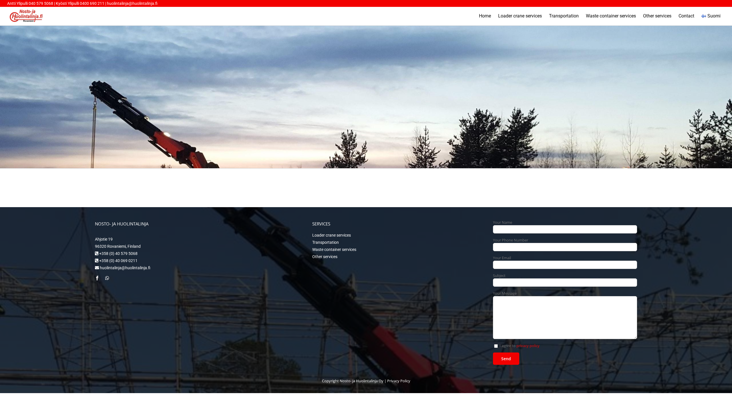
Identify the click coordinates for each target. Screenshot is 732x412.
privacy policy (528, 345)
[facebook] (97, 278)
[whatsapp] (107, 278)
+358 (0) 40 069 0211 (118, 260)
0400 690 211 (92, 3)
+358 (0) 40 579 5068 (118, 253)
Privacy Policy (398, 380)
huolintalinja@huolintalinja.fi (132, 3)
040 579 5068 (41, 3)
